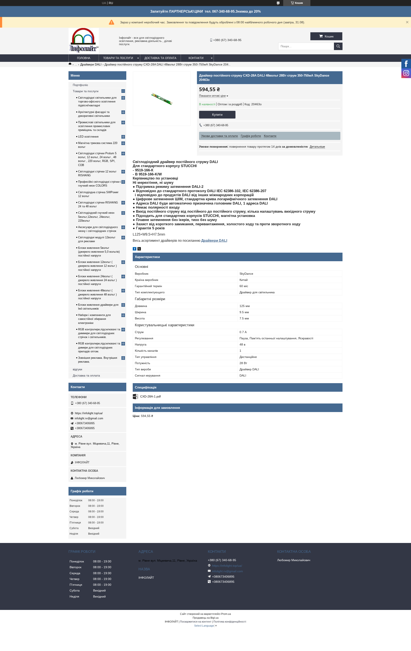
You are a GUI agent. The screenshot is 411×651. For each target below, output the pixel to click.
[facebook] (134, 249)
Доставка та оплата (160, 58)
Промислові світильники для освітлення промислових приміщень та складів (96, 126)
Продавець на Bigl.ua (206, 617)
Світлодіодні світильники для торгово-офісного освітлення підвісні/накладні (97, 101)
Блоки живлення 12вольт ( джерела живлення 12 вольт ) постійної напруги (97, 265)
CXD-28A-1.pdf (150, 396)
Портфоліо (80, 85)
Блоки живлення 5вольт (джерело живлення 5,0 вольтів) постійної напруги (99, 251)
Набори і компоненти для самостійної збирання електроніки (94, 318)
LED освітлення (88, 136)
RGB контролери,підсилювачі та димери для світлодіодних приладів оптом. (99, 347)
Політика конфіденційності (229, 621)
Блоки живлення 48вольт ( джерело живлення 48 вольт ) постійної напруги (97, 294)
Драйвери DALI (90, 64)
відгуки (77, 369)
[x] (139, 249)
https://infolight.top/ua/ (89, 413)
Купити (217, 114)
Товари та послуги (118, 58)
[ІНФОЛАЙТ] (83, 52)
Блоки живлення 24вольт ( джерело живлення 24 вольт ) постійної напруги (97, 280)
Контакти (196, 58)
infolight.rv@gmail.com (89, 418)
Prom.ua (226, 613)
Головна (83, 58)
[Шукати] (338, 46)
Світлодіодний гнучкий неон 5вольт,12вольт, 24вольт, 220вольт (96, 216)
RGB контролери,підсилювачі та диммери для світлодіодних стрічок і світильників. (99, 333)
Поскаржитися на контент (195, 621)
